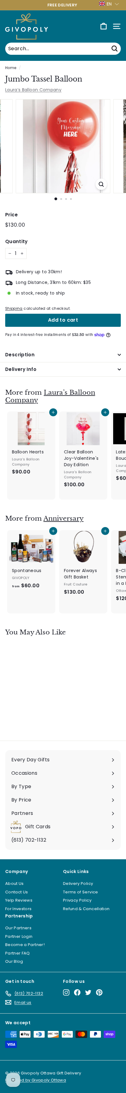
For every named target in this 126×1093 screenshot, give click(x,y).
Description (20, 354)
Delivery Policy (78, 883)
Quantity (16, 241)
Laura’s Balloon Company (33, 90)
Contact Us (16, 892)
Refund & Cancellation (86, 909)
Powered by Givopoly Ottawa (35, 1080)
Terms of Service (80, 892)
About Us (14, 883)
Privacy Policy (77, 900)
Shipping (14, 308)
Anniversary (63, 518)
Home (10, 67)
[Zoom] (101, 184)
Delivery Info (20, 369)
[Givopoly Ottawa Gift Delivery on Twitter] (88, 992)
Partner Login (19, 936)
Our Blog (14, 961)
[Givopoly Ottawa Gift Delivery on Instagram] (66, 992)
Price (11, 214)
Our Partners (18, 928)
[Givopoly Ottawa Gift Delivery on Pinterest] (99, 992)
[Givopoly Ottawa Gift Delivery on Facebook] (77, 992)
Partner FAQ (17, 953)
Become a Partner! (25, 945)
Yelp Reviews (18, 900)
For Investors (18, 909)
